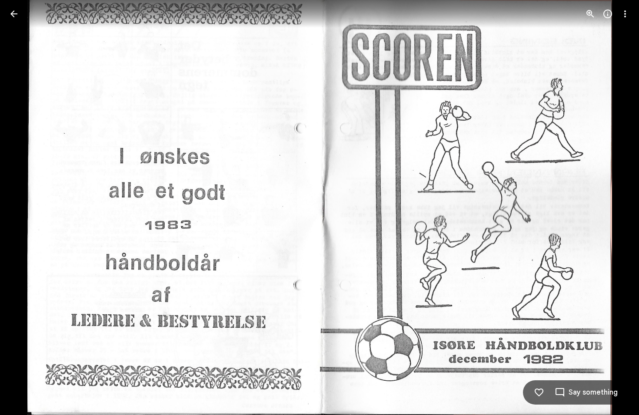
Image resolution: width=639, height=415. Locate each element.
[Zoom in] (590, 14)
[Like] (539, 392)
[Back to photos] (13, 13)
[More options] (625, 14)
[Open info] (607, 14)
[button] (614, 207)
